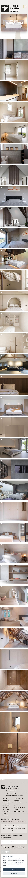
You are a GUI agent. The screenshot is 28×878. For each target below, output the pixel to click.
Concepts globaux (19, 807)
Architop (17, 805)
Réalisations (6, 803)
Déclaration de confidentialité (19, 847)
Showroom (5, 801)
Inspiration (6, 805)
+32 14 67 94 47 (11, 793)
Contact (5, 816)
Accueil (4, 798)
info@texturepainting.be (14, 795)
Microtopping (18, 803)
